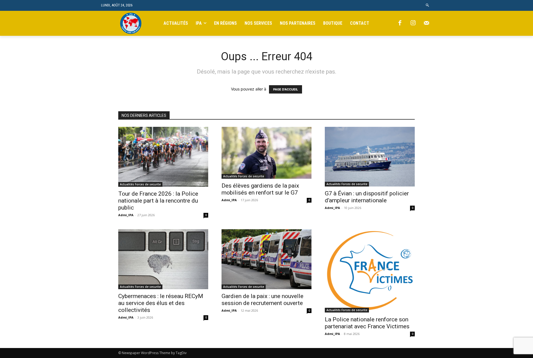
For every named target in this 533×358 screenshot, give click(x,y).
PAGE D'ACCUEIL (285, 89)
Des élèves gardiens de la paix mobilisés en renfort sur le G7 (260, 189)
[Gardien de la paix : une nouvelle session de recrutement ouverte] (266, 259)
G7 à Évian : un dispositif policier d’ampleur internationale (367, 197)
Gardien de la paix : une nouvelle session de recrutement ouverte (262, 299)
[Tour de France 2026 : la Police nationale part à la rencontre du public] (163, 157)
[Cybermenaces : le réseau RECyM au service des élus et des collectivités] (163, 259)
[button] (427, 5)
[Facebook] (399, 23)
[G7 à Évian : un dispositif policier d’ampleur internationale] (370, 156)
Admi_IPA (126, 215)
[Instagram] (413, 23)
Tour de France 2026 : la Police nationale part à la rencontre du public (158, 200)
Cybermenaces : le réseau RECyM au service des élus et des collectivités (160, 303)
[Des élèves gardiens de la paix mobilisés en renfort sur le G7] (266, 153)
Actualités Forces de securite (140, 184)
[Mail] (426, 23)
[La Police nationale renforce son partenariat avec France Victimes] (370, 270)
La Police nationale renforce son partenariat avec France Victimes (367, 323)
